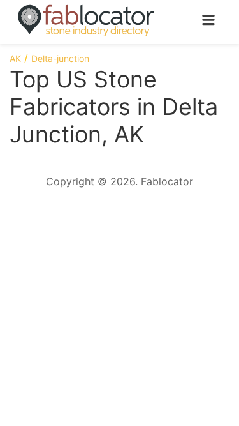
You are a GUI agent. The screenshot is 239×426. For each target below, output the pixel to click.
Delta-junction (60, 58)
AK (15, 58)
